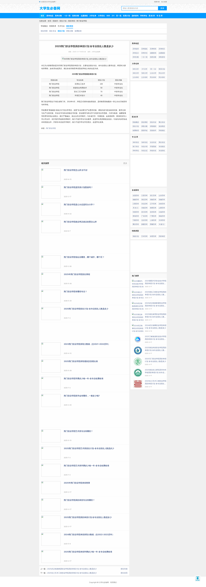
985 (108, 16)
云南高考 (162, 212)
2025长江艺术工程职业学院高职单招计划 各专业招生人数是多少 (72, 573)
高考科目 (162, 49)
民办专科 (162, 77)
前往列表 (124, 569)
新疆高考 (144, 224)
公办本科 (136, 77)
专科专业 (144, 142)
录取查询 (162, 57)
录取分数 (69, 31)
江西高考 (136, 204)
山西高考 (162, 208)
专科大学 (144, 73)
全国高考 (136, 195)
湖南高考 (153, 199)
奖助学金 (144, 130)
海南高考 (162, 216)
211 (113, 16)
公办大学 (153, 73)
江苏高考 (144, 195)
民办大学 (162, 73)
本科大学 (136, 73)
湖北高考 (144, 199)
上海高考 (153, 220)
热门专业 (136, 146)
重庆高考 (136, 224)
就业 (106, 119)
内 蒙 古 (161, 224)
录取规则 (153, 126)
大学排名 (101, 16)
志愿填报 (84, 16)
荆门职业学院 (81, 21)
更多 (125, 163)
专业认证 (144, 150)
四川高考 (144, 212)
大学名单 (92, 16)
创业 (110, 119)
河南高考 (144, 208)
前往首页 (124, 573)
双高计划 (126, 16)
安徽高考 (162, 199)
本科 (43, 122)
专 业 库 (160, 16)
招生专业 (52, 31)
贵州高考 (153, 212)
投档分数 (75, 16)
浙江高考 (153, 195)
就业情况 (162, 126)
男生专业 (162, 142)
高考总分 (136, 53)
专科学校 (44, 105)
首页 (42, 16)
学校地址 (162, 130)
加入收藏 (164, 2)
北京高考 (144, 220)
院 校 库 (152, 16)
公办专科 (144, 77)
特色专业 (153, 150)
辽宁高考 (153, 204)
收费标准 (78, 31)
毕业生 (120, 84)
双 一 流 (153, 69)
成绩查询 (153, 53)
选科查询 (135, 16)
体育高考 (153, 236)
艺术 (80, 95)
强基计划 (136, 236)
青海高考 (136, 216)
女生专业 (153, 142)
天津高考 (162, 220)
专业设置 (81, 110)
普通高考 (52, 26)
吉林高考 (162, 204)
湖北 (56, 102)
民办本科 (153, 77)
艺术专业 (61, 26)
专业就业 (162, 146)
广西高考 (153, 216)
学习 (93, 113)
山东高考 (162, 195)
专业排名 (162, 150)
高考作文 (144, 53)
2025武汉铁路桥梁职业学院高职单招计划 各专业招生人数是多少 (72, 569)
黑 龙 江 (135, 208)
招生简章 (44, 31)
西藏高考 (153, 224)
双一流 (118, 16)
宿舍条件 (153, 130)
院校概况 (136, 122)
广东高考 (144, 216)
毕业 (119, 88)
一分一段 (67, 16)
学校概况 (44, 26)
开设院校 (153, 146)
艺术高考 (144, 236)
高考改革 (136, 49)
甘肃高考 (136, 212)
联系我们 (113, 582)
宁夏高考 (136, 220)
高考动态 (49, 16)
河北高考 (144, 204)
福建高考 (136, 199)
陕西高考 (153, 208)
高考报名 (144, 49)
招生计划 (63, 21)
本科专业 (136, 142)
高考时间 (153, 49)
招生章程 (144, 122)
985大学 (136, 69)
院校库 (55, 21)
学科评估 (143, 16)
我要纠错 (157, 2)
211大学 (144, 69)
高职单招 (71, 21)
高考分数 (58, 16)
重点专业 (162, 122)
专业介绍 (144, 146)
